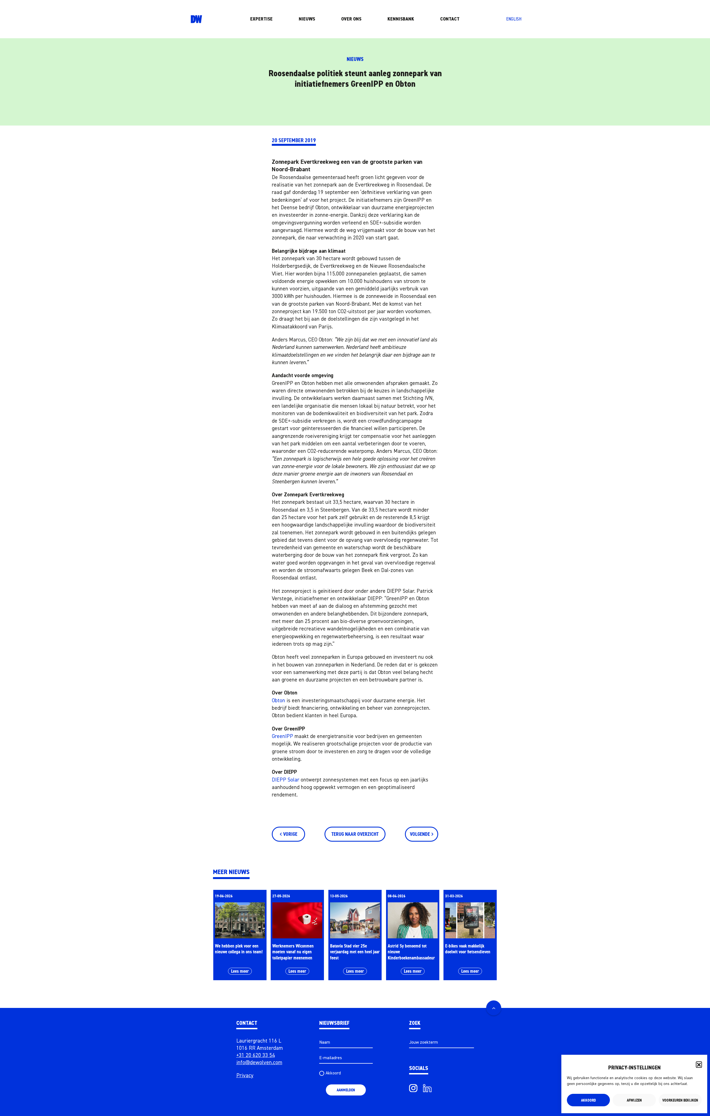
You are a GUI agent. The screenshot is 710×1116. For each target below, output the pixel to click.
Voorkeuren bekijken (680, 1100)
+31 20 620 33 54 (255, 1055)
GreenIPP (282, 736)
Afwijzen (634, 1100)
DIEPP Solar (285, 780)
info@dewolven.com (259, 1062)
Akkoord (588, 1100)
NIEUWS (307, 19)
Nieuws (355, 59)
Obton (278, 700)
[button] (699, 1064)
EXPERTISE (261, 19)
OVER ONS (351, 19)
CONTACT (450, 19)
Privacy (244, 1075)
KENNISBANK (400, 19)
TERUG (355, 834)
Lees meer (240, 971)
